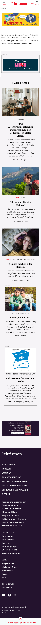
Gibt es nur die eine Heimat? (20, 204)
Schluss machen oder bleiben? (22, 259)
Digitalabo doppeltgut (14, 486)
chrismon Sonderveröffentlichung (20, 374)
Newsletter (8, 465)
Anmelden (37, 3)
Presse (5, 574)
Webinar (6, 473)
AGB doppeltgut (9, 546)
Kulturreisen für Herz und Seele (20, 380)
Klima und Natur (10, 512)
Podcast (6, 469)
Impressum (7, 536)
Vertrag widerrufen (11, 553)
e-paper (6, 494)
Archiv (23, 40)
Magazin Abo (8, 564)
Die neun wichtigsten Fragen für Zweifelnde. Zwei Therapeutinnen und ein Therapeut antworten (20, 274)
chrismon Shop (9, 567)
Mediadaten (7, 570)
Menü (3, 5)
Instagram (15, 594)
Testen (31, 3)
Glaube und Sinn (10, 505)
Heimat (22, 198)
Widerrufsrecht (9, 550)
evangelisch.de (21, 607)
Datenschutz (8, 539)
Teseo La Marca (18, 221)
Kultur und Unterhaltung (14, 519)
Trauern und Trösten (12, 526)
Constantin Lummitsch (18, 280)
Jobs (4, 577)
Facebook (9, 594)
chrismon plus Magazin (15, 490)
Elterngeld (20, 119)
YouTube (3, 594)
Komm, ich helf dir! (20, 317)
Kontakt (6, 543)
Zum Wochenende (11, 477)
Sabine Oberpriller (18, 160)
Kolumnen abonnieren (14, 481)
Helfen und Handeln (11, 509)
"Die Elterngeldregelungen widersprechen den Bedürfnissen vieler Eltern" (20, 130)
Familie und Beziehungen (14, 502)
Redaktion (7, 588)
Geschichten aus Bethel (20, 313)
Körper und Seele (10, 515)
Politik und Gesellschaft (13, 522)
